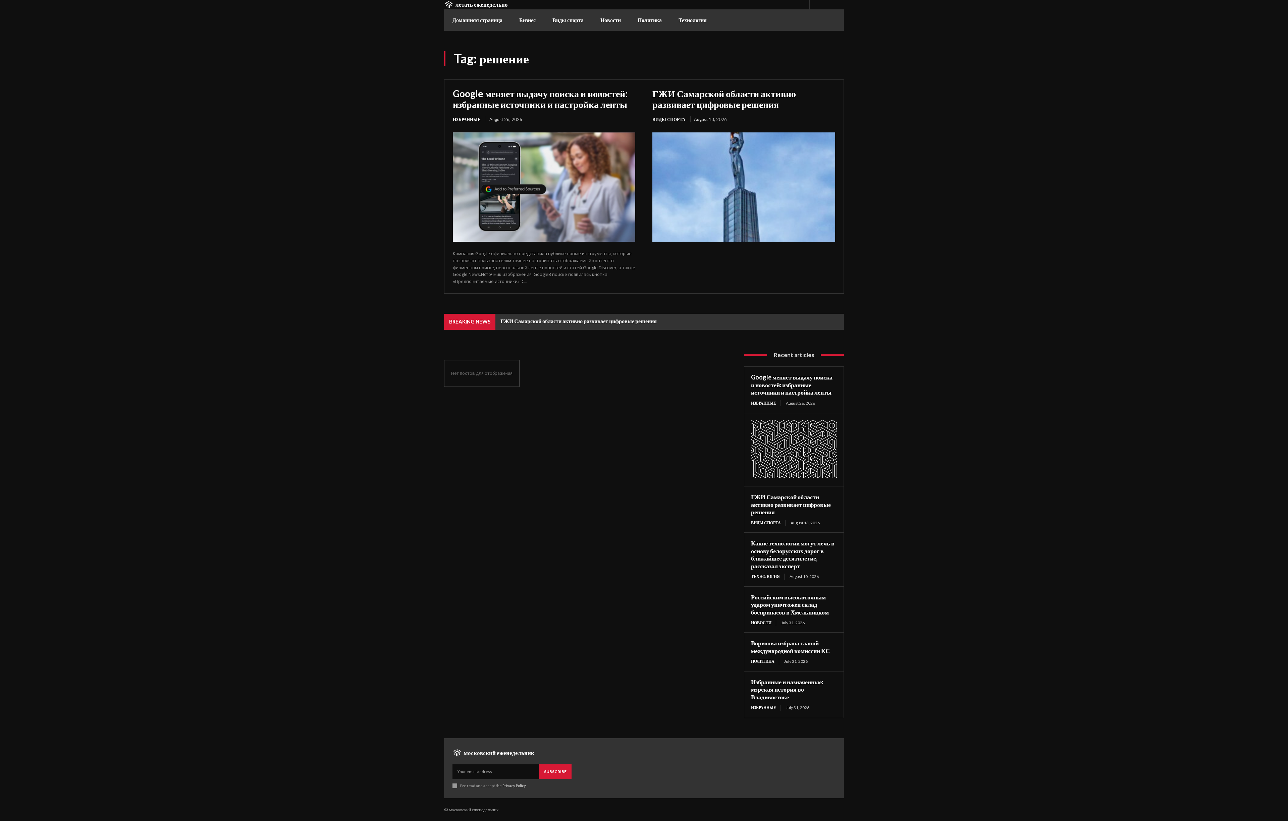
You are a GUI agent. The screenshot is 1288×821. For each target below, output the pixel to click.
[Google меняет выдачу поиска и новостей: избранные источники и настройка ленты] (544, 187)
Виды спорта (668, 119)
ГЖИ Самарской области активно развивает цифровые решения (724, 99)
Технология (765, 576)
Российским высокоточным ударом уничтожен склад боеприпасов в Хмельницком (790, 604)
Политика (762, 661)
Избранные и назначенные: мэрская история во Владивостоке (787, 689)
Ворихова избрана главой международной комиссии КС (790, 646)
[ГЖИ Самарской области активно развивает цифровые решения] (743, 187)
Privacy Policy (514, 785)
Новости (761, 622)
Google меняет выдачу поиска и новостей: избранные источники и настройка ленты (540, 99)
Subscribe (555, 771)
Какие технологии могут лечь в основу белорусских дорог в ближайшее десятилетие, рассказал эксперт (793, 554)
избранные (467, 119)
